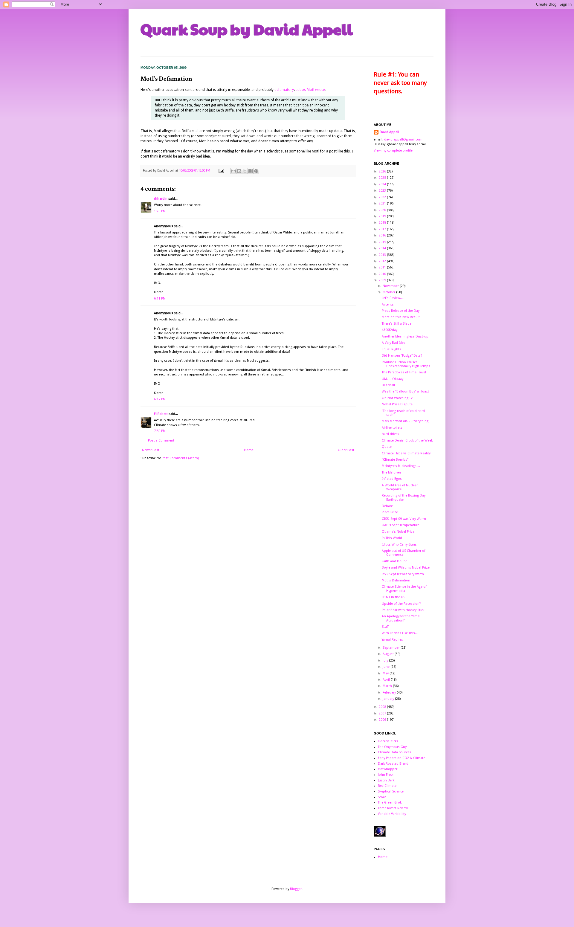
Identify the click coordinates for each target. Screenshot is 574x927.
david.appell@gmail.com (403, 139)
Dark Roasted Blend (393, 764)
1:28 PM (160, 211)
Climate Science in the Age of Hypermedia (404, 588)
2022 (383, 197)
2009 (383, 280)
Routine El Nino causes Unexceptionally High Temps (406, 364)
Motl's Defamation (396, 580)
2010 (383, 274)
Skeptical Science (391, 791)
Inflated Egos (392, 479)
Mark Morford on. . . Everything (405, 421)
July (386, 660)
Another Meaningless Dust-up (405, 336)
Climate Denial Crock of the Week (407, 440)
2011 (383, 267)
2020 (383, 210)
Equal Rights (391, 349)
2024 (383, 184)
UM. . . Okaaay (392, 379)
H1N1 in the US (393, 597)
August (389, 654)
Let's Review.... (393, 298)
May (386, 673)
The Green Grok (390, 802)
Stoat (382, 797)
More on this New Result (401, 317)
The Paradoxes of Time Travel (404, 372)
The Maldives (392, 472)
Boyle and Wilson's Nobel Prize (406, 567)
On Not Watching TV (397, 398)
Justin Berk (386, 780)
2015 (383, 242)
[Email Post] (221, 170)
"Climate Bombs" (395, 460)
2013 (383, 255)
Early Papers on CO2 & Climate (401, 758)
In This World (392, 538)
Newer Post (150, 450)
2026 (383, 171)
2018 (383, 223)
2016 (383, 235)
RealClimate (387, 786)
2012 (383, 261)
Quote (387, 447)
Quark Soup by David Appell (247, 29)
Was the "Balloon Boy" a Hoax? (405, 391)
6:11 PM (160, 298)
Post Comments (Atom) (180, 458)
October (389, 292)
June (386, 667)
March (388, 686)
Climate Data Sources (394, 752)
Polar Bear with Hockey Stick (403, 610)
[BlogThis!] (239, 171)
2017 (383, 229)
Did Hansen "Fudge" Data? (402, 356)
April (387, 680)
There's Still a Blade (396, 324)
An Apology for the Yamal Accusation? (401, 618)
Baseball (388, 385)
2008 (383, 707)
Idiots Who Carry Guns (399, 544)
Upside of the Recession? (401, 604)
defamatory (284, 90)
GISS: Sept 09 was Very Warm (404, 519)
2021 (383, 203)
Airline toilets (392, 428)
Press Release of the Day (400, 311)
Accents (388, 304)
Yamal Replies (392, 640)
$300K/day (389, 330)
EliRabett (161, 414)
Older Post (346, 450)
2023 (383, 191)
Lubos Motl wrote (310, 90)
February (390, 692)
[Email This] (233, 171)
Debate (387, 506)
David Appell (389, 132)
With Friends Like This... (400, 633)
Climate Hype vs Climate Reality (406, 453)
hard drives (390, 434)
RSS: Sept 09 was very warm (403, 574)
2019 (383, 216)
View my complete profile (393, 150)
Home (249, 450)
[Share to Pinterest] (256, 171)
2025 (383, 178)
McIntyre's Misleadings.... (401, 466)
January (389, 699)
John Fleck (385, 775)
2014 (383, 248)
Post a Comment (161, 440)
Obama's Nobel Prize (398, 532)
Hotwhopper (387, 769)
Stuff (385, 627)
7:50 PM (160, 431)
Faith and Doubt (394, 561)
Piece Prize (390, 512)
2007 (383, 713)
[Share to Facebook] (251, 171)
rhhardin (160, 199)
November (391, 286)
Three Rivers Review (393, 808)
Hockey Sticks (388, 741)
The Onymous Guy (392, 747)
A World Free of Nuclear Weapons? (400, 487)
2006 (383, 720)
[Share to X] (245, 171)
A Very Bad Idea (393, 343)
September (392, 648)
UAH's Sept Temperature (400, 525)
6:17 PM (160, 399)
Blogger (296, 889)
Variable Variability (392, 814)
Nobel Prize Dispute (397, 404)
